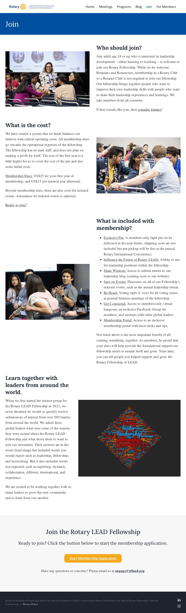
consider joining (149, 109)
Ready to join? (16, 205)
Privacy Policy (30, 604)
